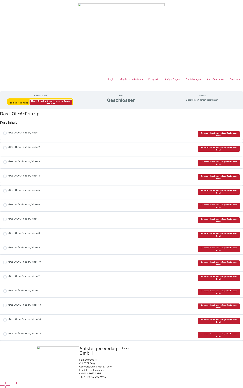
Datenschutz (128, 351)
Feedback (235, 79)
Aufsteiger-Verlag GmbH (98, 351)
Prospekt (153, 79)
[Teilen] (13, 383)
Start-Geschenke (215, 79)
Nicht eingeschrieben (19, 103)
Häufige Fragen (172, 79)
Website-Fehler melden (134, 354)
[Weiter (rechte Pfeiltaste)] (7, 386)
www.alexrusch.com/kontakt (146, 348)
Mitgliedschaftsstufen (131, 79)
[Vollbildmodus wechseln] (7, 383)
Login (111, 79)
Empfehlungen (193, 79)
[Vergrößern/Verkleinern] (2, 383)
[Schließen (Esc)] (18, 383)
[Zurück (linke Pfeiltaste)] (2, 386)
